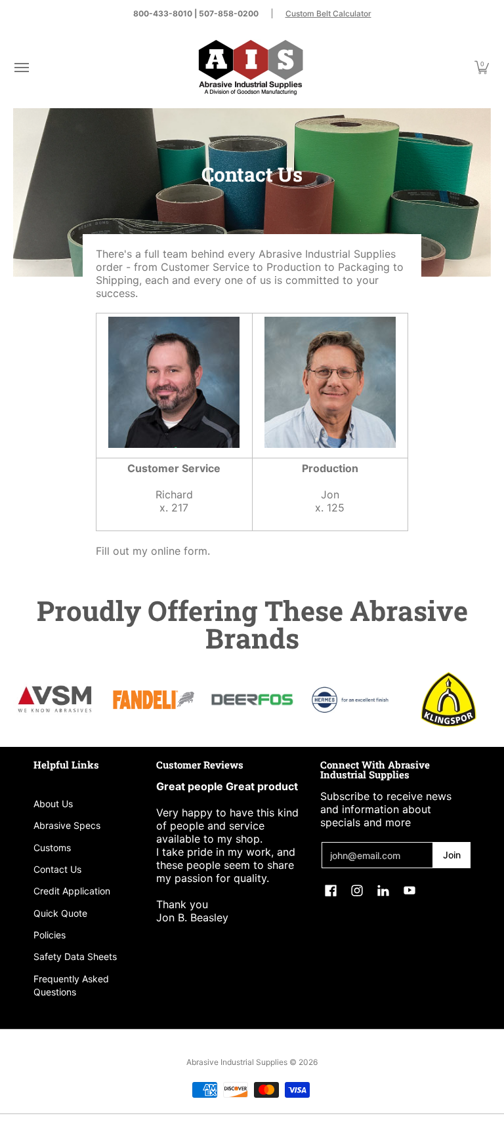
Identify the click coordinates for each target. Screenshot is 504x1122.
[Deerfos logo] (252, 699)
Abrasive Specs (66, 825)
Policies (49, 934)
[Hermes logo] (350, 699)
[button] (21, 67)
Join (452, 854)
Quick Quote (60, 913)
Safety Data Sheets (75, 956)
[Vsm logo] (55, 699)
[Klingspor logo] (448, 699)
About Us (53, 803)
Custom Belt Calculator (328, 13)
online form (179, 550)
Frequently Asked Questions (71, 985)
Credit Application (71, 890)
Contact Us (57, 869)
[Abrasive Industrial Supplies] (250, 67)
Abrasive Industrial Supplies (236, 1062)
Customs (52, 847)
